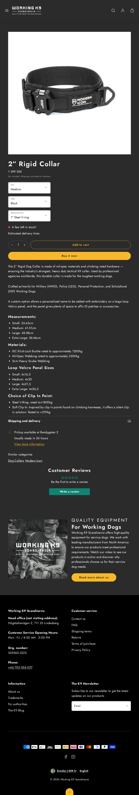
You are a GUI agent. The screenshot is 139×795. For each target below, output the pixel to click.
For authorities (17, 704)
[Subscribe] (127, 706)
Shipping (25, 176)
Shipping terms (82, 631)
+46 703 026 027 (20, 667)
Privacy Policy (81, 650)
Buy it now (69, 256)
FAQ (74, 625)
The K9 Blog (16, 710)
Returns (76, 637)
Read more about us (93, 577)
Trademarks (15, 698)
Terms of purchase (83, 643)
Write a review (69, 492)
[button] (7, 10)
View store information (29, 444)
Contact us (78, 619)
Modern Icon (33, 461)
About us (14, 691)
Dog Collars (16, 461)
